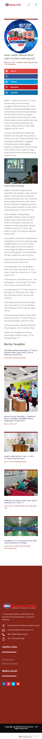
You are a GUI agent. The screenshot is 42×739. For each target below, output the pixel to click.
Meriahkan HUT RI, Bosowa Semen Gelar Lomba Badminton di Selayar (20, 541)
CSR (15, 424)
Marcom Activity (24, 546)
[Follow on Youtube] (18, 684)
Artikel (19, 62)
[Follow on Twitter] (13, 684)
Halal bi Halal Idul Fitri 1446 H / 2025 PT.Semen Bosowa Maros (19, 457)
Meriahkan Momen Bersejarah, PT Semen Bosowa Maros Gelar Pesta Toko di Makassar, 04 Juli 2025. (20, 352)
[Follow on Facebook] (4, 684)
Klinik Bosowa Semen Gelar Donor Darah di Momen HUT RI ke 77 (20, 501)
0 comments (11, 64)
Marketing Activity (30, 62)
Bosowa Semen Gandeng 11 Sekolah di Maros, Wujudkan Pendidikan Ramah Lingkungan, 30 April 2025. (19, 418)
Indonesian (27, 737)
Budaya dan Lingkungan (28, 506)
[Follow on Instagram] (8, 684)
